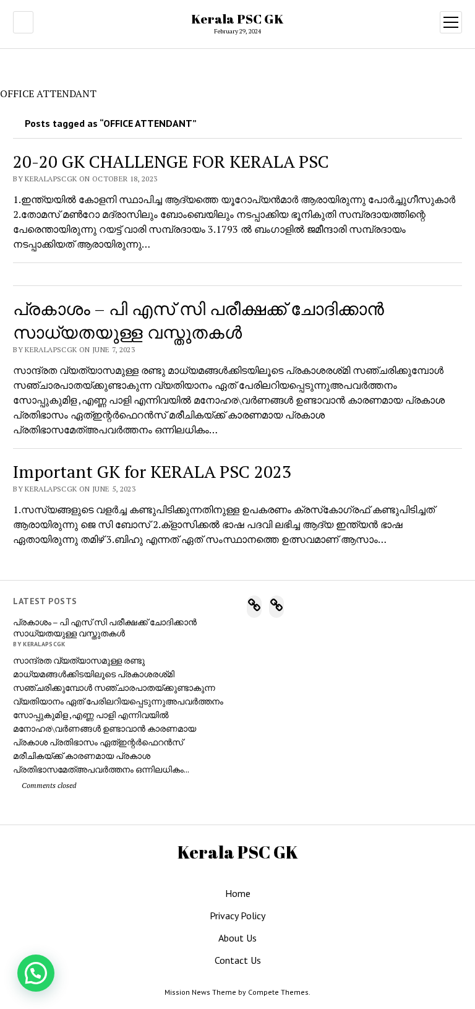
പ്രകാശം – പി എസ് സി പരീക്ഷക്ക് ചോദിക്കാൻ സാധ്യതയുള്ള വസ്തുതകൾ (105, 628)
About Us (237, 938)
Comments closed (48, 785)
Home (237, 893)
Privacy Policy (237, 915)
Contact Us (238, 960)
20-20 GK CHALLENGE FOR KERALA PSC (171, 161)
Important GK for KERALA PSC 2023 (152, 471)
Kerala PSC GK (237, 18)
